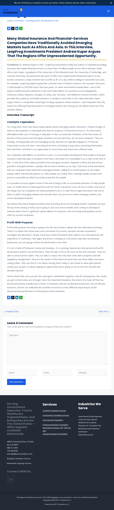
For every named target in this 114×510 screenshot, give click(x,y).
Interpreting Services (51, 428)
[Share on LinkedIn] (16, 28)
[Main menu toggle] (108, 11)
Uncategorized (32, 20)
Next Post (105, 311)
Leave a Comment (15, 20)
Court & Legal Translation (53, 420)
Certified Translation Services (54, 410)
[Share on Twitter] (12, 28)
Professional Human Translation (55, 425)
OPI (61, 428)
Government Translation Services (56, 415)
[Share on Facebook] (8, 28)
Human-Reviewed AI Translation (55, 434)
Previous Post (10, 311)
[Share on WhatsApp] (21, 28)
